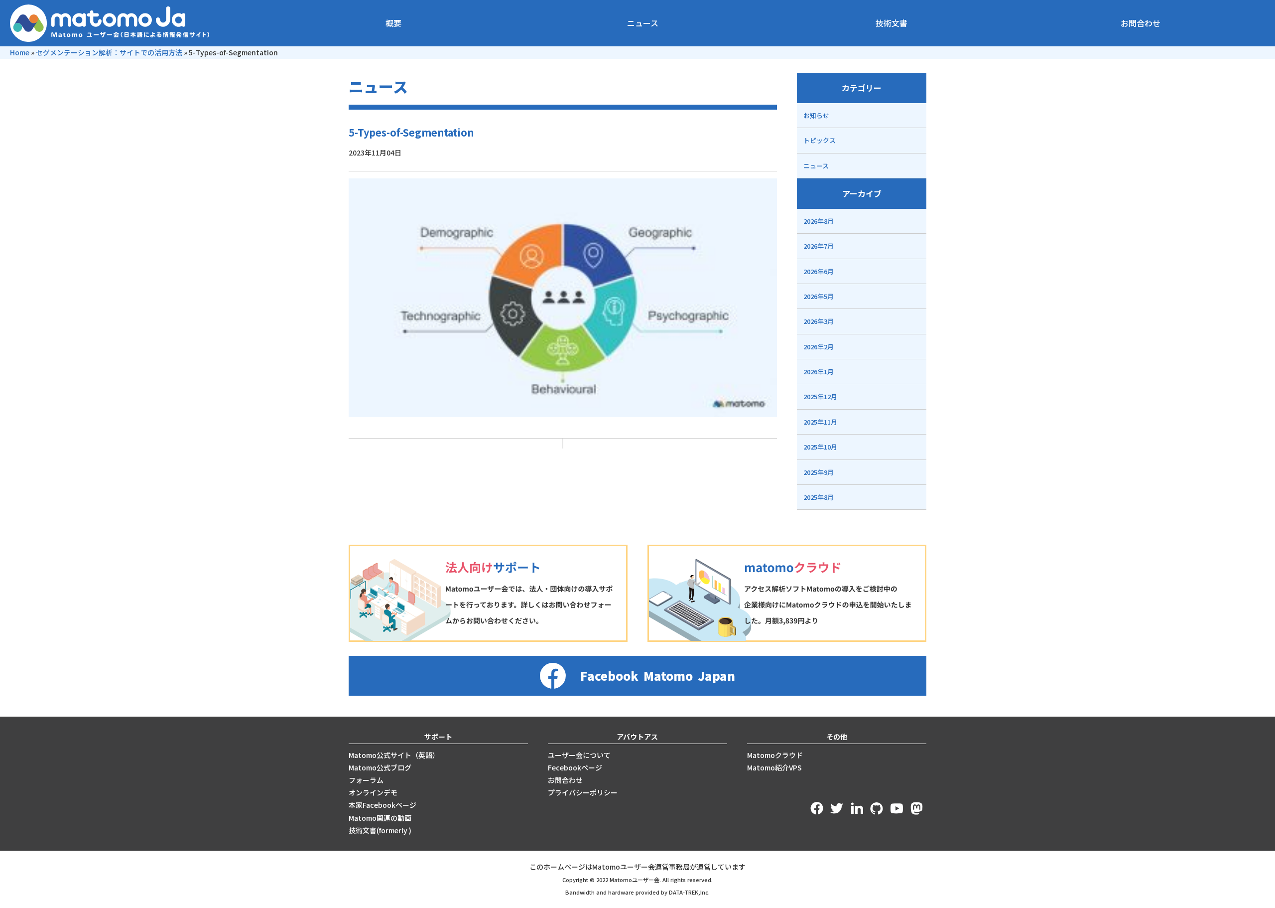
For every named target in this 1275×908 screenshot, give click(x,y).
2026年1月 (818, 371)
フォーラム (366, 780)
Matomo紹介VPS (774, 767)
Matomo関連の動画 (380, 818)
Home (19, 52)
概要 (393, 23)
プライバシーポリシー (583, 792)
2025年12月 (820, 396)
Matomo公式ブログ (380, 767)
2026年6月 (818, 271)
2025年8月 (818, 497)
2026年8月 (818, 221)
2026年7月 (818, 246)
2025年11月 (820, 422)
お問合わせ (1140, 23)
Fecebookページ (575, 767)
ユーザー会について (579, 755)
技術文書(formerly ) (380, 830)
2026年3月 (818, 321)
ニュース (642, 23)
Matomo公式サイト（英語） (394, 755)
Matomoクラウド (775, 755)
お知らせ (816, 115)
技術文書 (891, 23)
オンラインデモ (373, 792)
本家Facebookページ (382, 805)
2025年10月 (820, 447)
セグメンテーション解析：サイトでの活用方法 (109, 52)
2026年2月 (818, 346)
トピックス (819, 140)
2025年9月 (818, 472)
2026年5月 (818, 296)
